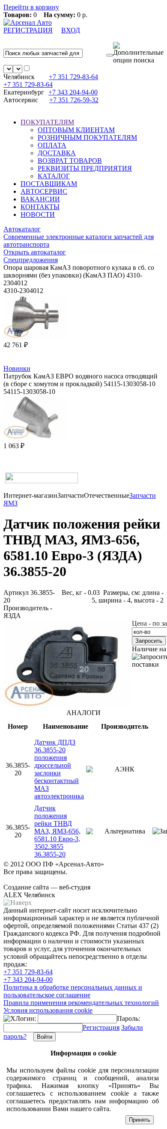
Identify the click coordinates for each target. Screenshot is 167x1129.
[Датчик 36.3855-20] (67, 705)
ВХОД (70, 30)
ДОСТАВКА (57, 153)
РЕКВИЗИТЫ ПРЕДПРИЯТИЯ (85, 168)
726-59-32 (73, 99)
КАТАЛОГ (54, 176)
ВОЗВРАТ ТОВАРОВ (70, 160)
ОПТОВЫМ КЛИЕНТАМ (76, 129)
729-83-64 (73, 76)
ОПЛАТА (52, 145)
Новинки (16, 368)
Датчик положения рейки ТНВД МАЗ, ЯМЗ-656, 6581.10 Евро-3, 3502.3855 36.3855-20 (57, 831)
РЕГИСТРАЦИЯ (28, 30)
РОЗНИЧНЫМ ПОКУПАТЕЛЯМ (87, 137)
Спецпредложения (30, 259)
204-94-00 (73, 92)
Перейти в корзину (31, 7)
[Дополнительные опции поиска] (138, 53)
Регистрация (101, 1027)
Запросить (148, 641)
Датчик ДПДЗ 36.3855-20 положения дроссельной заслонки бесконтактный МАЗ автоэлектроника (59, 769)
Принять (139, 1120)
